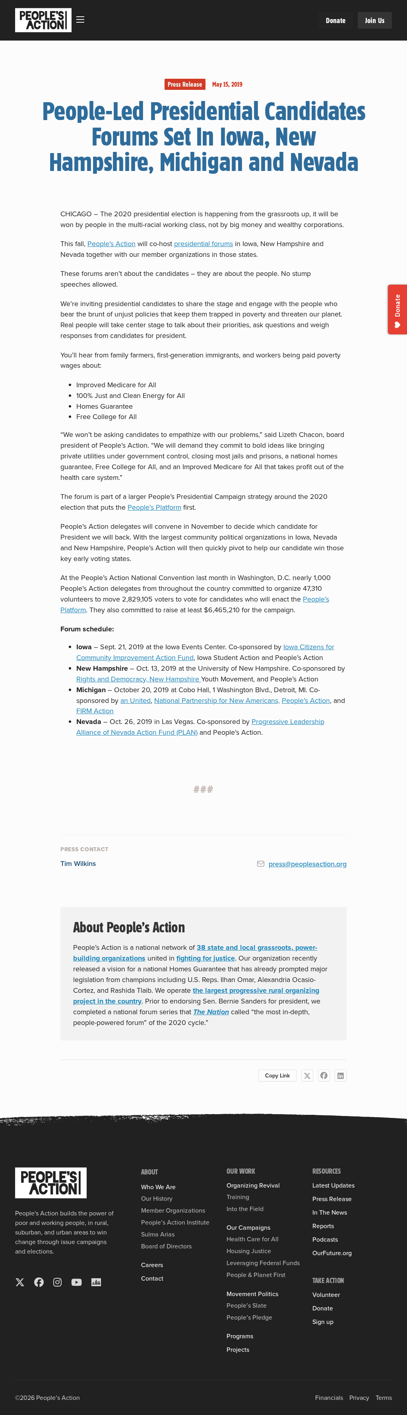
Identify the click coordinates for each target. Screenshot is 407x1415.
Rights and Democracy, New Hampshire (138, 679)
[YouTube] (76, 1282)
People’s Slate (247, 1305)
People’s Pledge (249, 1317)
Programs (240, 1336)
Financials (329, 1397)
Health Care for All (253, 1238)
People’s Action (111, 243)
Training (238, 1196)
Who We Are (158, 1187)
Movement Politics (252, 1294)
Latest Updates (333, 1185)
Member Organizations (173, 1210)
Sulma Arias (157, 1234)
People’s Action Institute (175, 1222)
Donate (335, 20)
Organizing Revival (253, 1185)
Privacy (359, 1397)
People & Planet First (256, 1274)
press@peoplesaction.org (308, 864)
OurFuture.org (332, 1253)
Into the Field (245, 1208)
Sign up (322, 1322)
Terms (384, 1397)
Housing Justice (249, 1250)
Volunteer (326, 1295)
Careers (152, 1265)
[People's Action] (51, 1182)
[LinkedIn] (341, 1075)
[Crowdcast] (96, 1282)
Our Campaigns (248, 1227)
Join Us (374, 20)
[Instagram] (57, 1282)
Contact (152, 1278)
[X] (307, 1075)
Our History (156, 1198)
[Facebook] (324, 1075)
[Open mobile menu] (80, 19)
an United (135, 700)
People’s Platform (154, 507)
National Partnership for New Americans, (217, 700)
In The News (329, 1212)
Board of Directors (166, 1246)
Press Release (185, 84)
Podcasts (325, 1239)
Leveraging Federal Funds (263, 1262)
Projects (238, 1349)
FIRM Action (95, 711)
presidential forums (203, 243)
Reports (323, 1226)
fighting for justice (205, 958)
